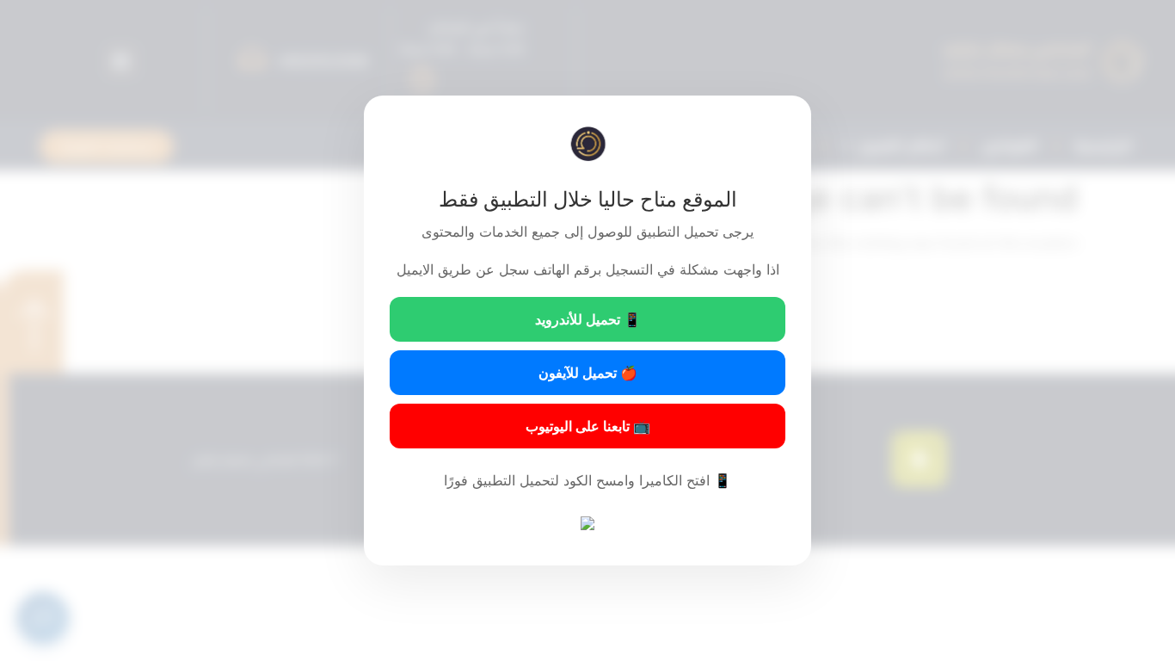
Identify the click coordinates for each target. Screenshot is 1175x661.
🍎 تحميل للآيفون (587, 372)
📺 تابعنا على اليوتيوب (588, 426)
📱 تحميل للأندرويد (588, 319)
